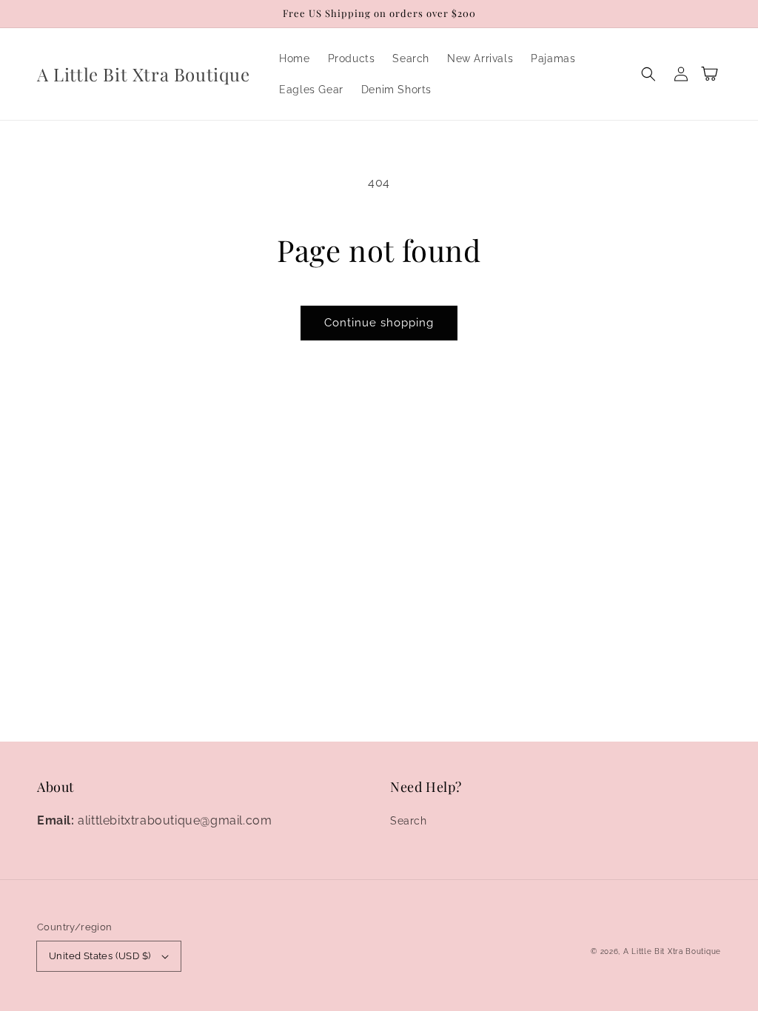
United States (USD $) (99, 955)
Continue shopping (379, 322)
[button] (648, 74)
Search (408, 821)
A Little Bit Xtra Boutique (672, 951)
